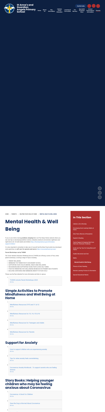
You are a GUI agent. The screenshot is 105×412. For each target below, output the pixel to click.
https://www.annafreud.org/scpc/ (46, 249)
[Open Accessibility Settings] (98, 6)
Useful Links (81, 6)
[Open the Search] (89, 6)
